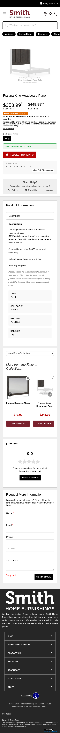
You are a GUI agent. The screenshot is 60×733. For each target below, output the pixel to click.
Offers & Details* (40, 706)
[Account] (50, 14)
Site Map (28, 706)
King (7, 138)
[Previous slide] (10, 394)
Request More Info (22, 155)
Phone (10, 537)
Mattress (9, 34)
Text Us (49, 190)
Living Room (25, 34)
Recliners (42, 34)
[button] (4, 14)
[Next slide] (50, 394)
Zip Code (11, 548)
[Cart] (56, 14)
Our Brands (7, 714)
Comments (12, 560)
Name (10, 513)
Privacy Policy (17, 706)
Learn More (8, 129)
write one (36, 471)
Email (9, 525)
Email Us (32, 190)
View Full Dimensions (43, 170)
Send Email (43, 576)
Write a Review (30, 478)
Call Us (14, 190)
